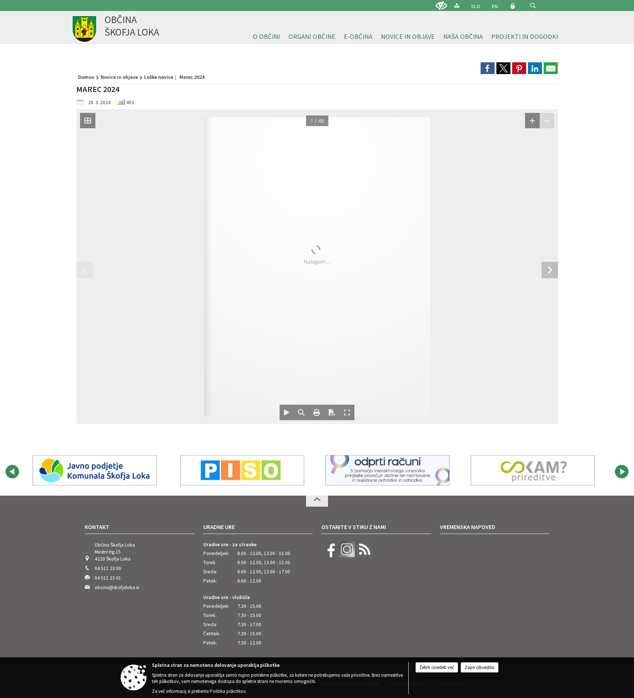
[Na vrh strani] (317, 501)
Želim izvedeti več (436, 667)
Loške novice (158, 77)
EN (495, 6)
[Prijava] (512, 6)
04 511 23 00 (108, 568)
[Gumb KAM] (240, 470)
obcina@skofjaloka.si (117, 587)
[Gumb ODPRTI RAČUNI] (94, 470)
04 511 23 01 (108, 578)
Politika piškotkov (228, 691)
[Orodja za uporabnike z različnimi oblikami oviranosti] (441, 5)
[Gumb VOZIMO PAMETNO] (530, 470)
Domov (86, 77)
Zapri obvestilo (479, 667)
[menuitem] (266, 36)
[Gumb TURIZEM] (385, 470)
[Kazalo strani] (456, 5)
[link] (487, 68)
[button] (533, 5)
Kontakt (97, 526)
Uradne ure (219, 526)
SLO (475, 6)
